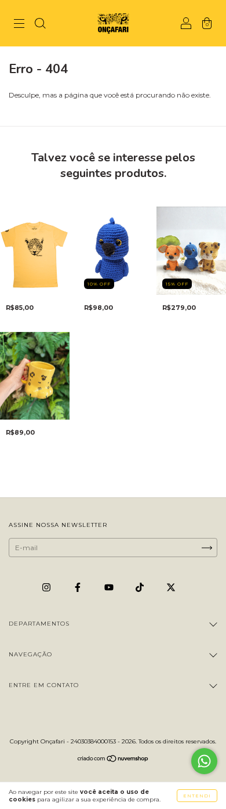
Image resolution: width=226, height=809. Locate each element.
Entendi (197, 796)
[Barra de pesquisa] (40, 24)
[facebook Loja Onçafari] (78, 587)
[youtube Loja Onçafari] (110, 587)
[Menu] (19, 24)
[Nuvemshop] (113, 760)
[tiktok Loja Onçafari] (140, 587)
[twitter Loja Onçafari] (171, 587)
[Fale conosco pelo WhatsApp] (204, 761)
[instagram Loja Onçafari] (47, 587)
